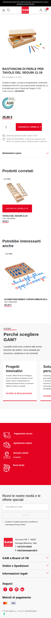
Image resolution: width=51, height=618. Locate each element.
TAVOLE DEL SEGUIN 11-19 (14, 216)
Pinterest (11, 589)
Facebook (5, 589)
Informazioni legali (15, 573)
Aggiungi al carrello (29, 127)
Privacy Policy (20, 525)
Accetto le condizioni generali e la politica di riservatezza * (21, 523)
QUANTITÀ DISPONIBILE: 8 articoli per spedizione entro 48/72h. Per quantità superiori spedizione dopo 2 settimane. (26, 140)
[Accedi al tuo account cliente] (40, 10)
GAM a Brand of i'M (15, 558)
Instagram (17, 589)
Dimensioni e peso (11, 153)
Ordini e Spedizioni (15, 565)
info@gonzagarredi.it (27, 550)
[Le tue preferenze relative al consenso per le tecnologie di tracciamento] (4, 614)
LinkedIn (22, 589)
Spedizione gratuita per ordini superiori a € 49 (21, 136)
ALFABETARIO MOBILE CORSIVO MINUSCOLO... (26, 299)
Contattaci (17, 457)
